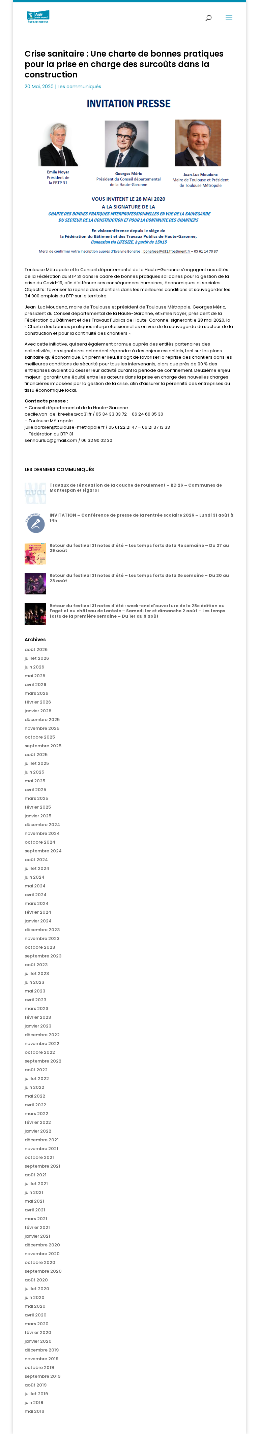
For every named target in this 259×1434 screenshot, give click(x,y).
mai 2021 (34, 1201)
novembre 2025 (42, 728)
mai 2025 (35, 781)
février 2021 (37, 1227)
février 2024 (38, 912)
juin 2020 (35, 1297)
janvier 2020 (38, 1341)
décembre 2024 (42, 824)
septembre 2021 (42, 1166)
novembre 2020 (42, 1253)
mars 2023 (36, 1008)
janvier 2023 (38, 1026)
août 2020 (36, 1280)
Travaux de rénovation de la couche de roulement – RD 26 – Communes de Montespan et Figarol (136, 487)
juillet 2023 (37, 973)
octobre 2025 (40, 737)
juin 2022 (34, 1087)
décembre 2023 (42, 929)
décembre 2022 (42, 1035)
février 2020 (38, 1332)
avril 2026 (35, 684)
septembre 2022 (43, 1061)
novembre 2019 (41, 1359)
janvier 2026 (38, 711)
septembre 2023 (43, 956)
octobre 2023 (40, 947)
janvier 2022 (38, 1131)
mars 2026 (36, 693)
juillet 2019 (36, 1394)
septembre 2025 (43, 746)
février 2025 (38, 807)
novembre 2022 (42, 1043)
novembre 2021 (41, 1148)
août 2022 (36, 1070)
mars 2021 (36, 1218)
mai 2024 (35, 886)
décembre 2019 (42, 1350)
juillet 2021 (36, 1183)
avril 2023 (35, 1000)
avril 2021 (35, 1210)
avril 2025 (35, 789)
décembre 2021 (42, 1140)
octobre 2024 (40, 842)
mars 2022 (36, 1113)
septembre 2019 (42, 1376)
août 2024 (36, 859)
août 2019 (36, 1385)
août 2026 (36, 649)
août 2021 (36, 1175)
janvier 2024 (38, 921)
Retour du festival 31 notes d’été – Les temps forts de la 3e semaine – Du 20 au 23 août (139, 578)
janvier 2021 (37, 1236)
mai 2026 (35, 676)
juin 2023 (34, 982)
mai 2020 (35, 1306)
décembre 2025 (42, 719)
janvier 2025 (38, 816)
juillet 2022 (37, 1078)
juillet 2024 (37, 868)
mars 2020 (37, 1324)
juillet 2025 (37, 763)
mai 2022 (35, 1096)
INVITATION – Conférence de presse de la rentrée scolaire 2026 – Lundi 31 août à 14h (141, 517)
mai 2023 (35, 991)
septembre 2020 (43, 1271)
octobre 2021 (39, 1157)
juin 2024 (35, 877)
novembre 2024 (42, 833)
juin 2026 (34, 667)
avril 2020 (36, 1315)
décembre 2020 (42, 1245)
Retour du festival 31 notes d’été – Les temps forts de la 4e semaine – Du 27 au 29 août (139, 548)
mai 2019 (34, 1411)
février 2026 (38, 702)
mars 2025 (36, 798)
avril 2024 (36, 894)
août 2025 (36, 754)
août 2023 (36, 965)
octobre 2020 (40, 1262)
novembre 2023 (42, 938)
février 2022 (38, 1122)
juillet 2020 (37, 1288)
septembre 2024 (43, 851)
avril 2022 (35, 1105)
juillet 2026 (37, 658)
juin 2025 (34, 772)
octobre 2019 (39, 1367)
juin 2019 (34, 1402)
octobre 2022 (40, 1052)
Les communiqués (79, 86)
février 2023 (38, 1017)
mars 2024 (37, 903)
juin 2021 (34, 1192)
